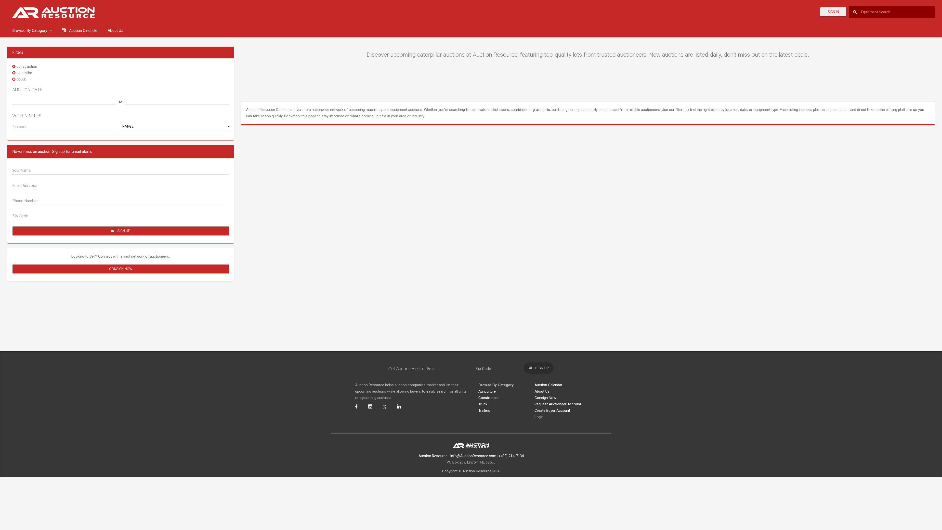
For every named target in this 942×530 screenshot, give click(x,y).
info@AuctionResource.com (473, 456)
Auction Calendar (548, 385)
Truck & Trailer (475, 278)
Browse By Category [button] (30, 30)
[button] (176, 126)
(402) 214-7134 (511, 456)
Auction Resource (433, 456)
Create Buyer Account (552, 410)
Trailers (484, 410)
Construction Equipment (451, 285)
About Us (115, 30)
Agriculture (440, 278)
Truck (482, 404)
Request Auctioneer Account (558, 404)
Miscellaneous (498, 285)
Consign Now (120, 269)
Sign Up (468, 298)
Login (539, 417)
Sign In (833, 12)
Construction (488, 398)
